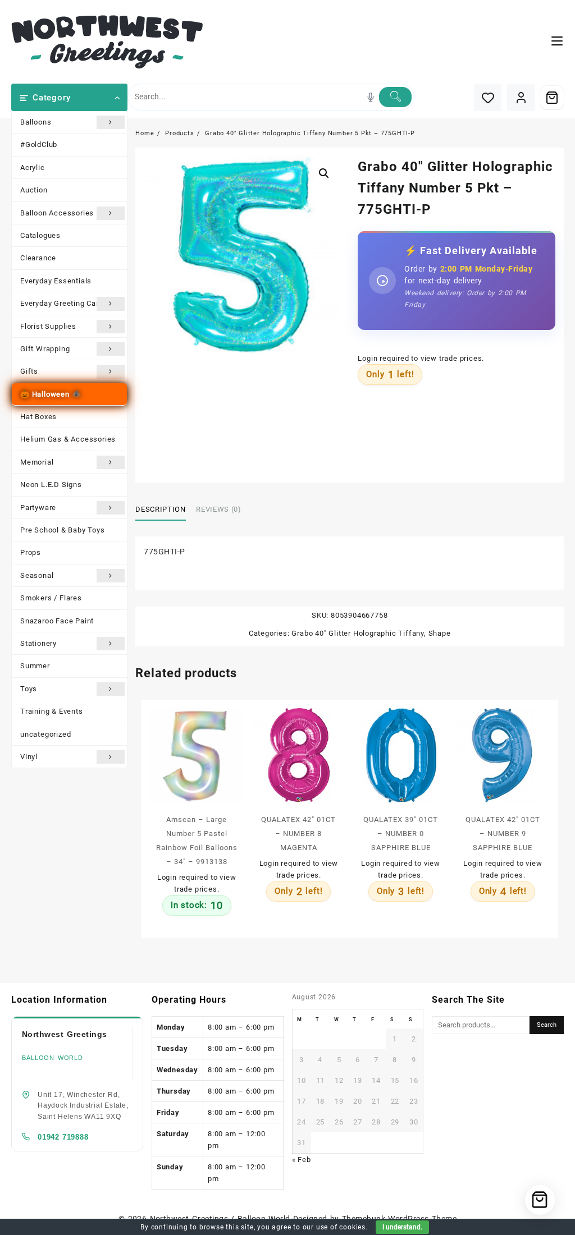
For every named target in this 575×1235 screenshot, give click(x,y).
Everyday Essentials (56, 281)
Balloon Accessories (57, 213)
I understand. (402, 1227)
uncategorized (45, 734)
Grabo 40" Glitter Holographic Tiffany (357, 633)
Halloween (51, 394)
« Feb (301, 1159)
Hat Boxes (38, 416)
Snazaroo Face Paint (57, 621)
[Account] (521, 97)
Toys (28, 689)
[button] (324, 173)
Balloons (35, 122)
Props (30, 552)
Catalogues (40, 235)
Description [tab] (160, 509)
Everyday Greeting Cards (63, 303)
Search (546, 1025)
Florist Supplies (48, 326)
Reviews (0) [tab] (218, 509)
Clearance (38, 258)
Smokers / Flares (51, 598)
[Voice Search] (370, 97)
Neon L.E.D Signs (51, 484)
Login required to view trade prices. (421, 358)
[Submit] (395, 97)
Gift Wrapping (45, 349)
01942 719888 (63, 1137)
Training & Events (51, 711)
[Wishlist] (487, 97)
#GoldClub (38, 144)
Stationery (38, 643)
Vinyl (29, 756)
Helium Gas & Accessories (68, 439)
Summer (35, 666)
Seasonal (36, 575)
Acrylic (32, 167)
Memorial (36, 462)
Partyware (38, 507)
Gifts (29, 371)
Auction (34, 190)
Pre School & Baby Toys (62, 530)
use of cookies (341, 1227)
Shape (439, 633)
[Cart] (552, 97)
